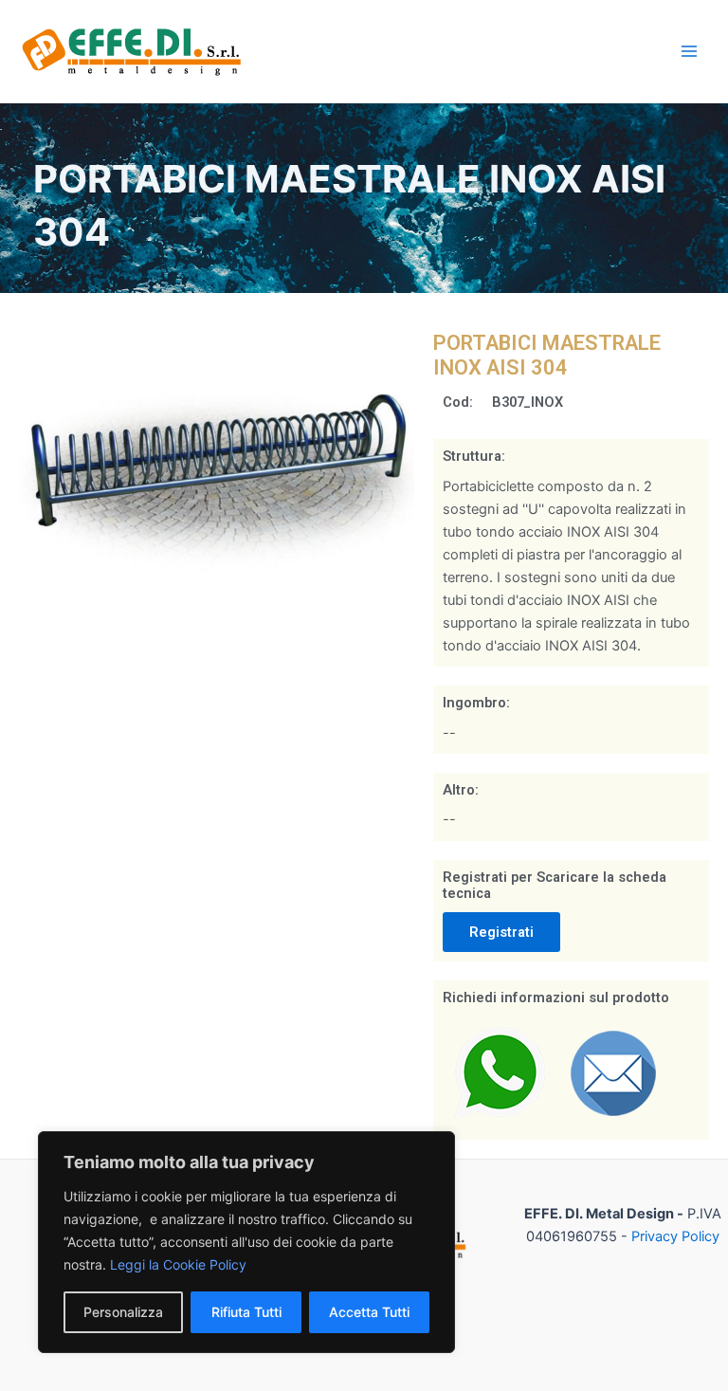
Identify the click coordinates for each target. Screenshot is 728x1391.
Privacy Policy (675, 1236)
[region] (246, 1242)
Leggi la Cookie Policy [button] (178, 1264)
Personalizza (123, 1312)
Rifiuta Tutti (246, 1312)
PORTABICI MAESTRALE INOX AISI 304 (547, 355)
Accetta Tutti (369, 1312)
